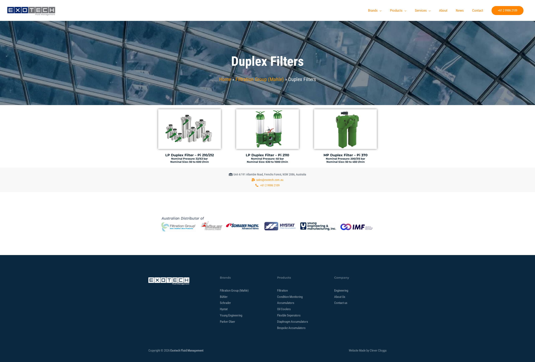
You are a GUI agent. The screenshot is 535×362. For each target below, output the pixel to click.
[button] (508, 10)
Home (225, 79)
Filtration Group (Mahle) (260, 79)
